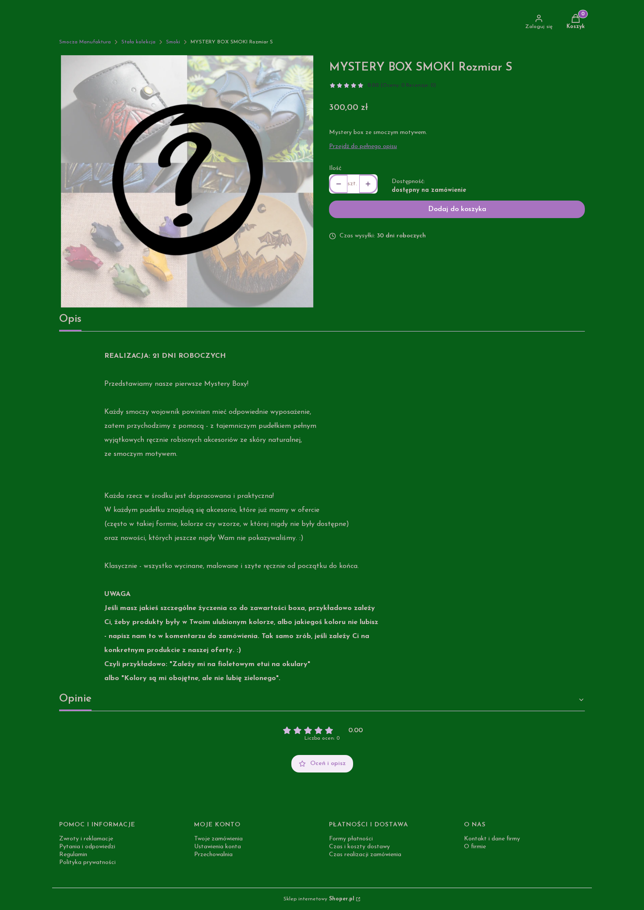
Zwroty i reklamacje (86, 839)
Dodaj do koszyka (457, 209)
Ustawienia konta (217, 846)
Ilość (335, 168)
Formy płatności (351, 839)
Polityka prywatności (87, 862)
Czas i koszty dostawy (359, 846)
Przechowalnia (213, 854)
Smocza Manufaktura (85, 42)
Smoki (173, 42)
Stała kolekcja (138, 42)
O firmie (475, 846)
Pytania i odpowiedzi (87, 846)
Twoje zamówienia (218, 839)
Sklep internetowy (318, 899)
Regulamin (73, 854)
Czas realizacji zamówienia (365, 854)
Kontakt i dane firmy (492, 839)
